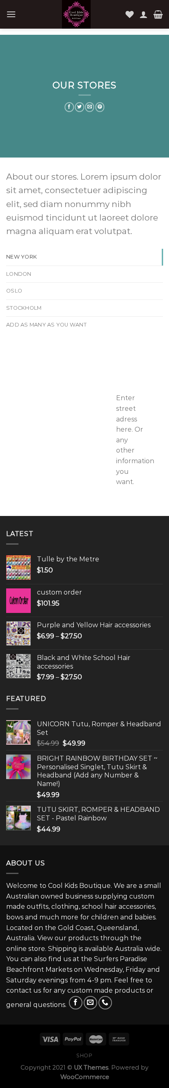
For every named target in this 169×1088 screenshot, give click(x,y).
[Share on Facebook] (69, 107)
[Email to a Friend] (89, 107)
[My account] (143, 14)
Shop (84, 1055)
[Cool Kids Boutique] (76, 14)
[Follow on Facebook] (75, 1002)
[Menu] (11, 14)
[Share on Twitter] (79, 107)
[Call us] (105, 1002)
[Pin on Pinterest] (100, 107)
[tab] (84, 257)
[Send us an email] (90, 1002)
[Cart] (158, 14)
